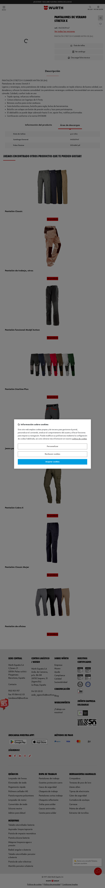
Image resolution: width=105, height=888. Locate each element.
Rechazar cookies (52, 454)
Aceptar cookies (52, 462)
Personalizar (52, 446)
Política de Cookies (79, 439)
